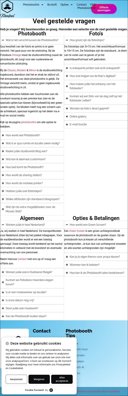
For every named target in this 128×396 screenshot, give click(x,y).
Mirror (32, 70)
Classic (11, 70)
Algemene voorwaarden (88, 391)
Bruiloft (52, 4)
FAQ (93, 4)
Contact (82, 4)
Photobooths (31, 4)
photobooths (28, 122)
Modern (21, 70)
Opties (64, 4)
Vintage (16, 55)
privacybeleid (112, 391)
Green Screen (77, 231)
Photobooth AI (86, 8)
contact (22, 259)
